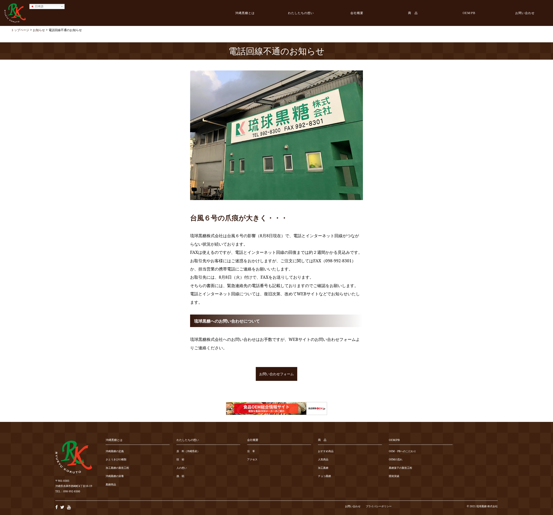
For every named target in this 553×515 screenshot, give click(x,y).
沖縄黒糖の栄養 (115, 476)
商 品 (413, 12)
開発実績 (394, 476)
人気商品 (323, 459)
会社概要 (356, 12)
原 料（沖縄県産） (188, 451)
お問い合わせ (525, 12)
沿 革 (251, 451)
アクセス (252, 459)
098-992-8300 (71, 491)
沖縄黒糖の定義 (115, 451)
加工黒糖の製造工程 (117, 468)
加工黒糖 (323, 468)
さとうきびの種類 (116, 459)
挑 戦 (180, 476)
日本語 (38, 6)
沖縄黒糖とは (245, 12)
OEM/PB (469, 12)
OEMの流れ (395, 459)
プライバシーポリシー (379, 506)
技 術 (180, 459)
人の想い (181, 468)
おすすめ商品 (326, 451)
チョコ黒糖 (324, 476)
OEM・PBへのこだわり (402, 451)
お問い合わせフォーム (276, 374)
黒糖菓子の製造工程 (400, 468)
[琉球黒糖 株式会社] (15, 13)
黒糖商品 (111, 484)
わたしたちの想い (301, 12)
